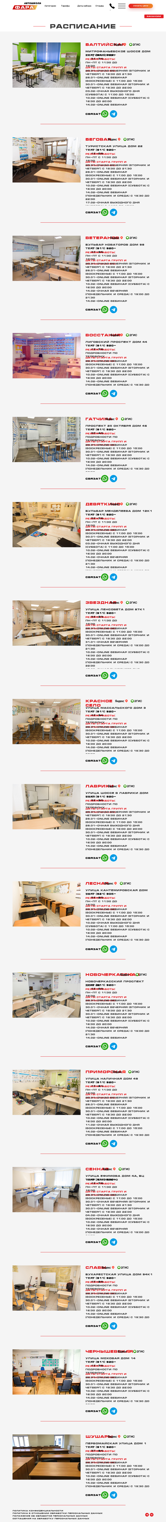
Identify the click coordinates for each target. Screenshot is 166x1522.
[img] (27, 5)
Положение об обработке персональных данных (50, 1516)
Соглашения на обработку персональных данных (51, 1518)
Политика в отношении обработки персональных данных (57, 1513)
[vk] (151, 1515)
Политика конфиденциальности (38, 1511)
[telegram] (147, 1515)
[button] (141, 6)
